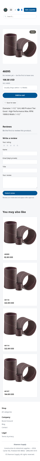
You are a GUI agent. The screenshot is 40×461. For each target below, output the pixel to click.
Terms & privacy (8, 436)
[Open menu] (11, 10)
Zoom (33, 32)
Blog (3, 424)
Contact (4, 427)
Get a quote (30, 10)
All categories (7, 412)
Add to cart (20, 95)
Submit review (10, 193)
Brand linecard (7, 421)
